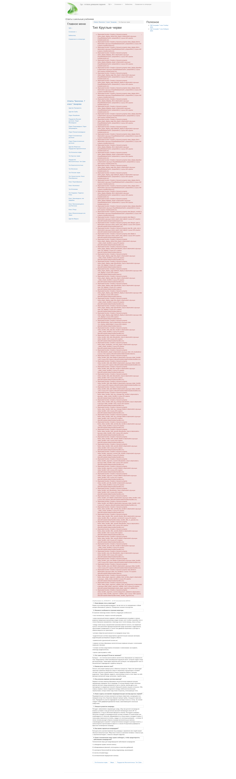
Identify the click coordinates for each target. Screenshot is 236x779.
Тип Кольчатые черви (75, 152)
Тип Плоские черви (74, 172)
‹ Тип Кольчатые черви (100, 762)
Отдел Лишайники (74, 115)
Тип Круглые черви (74, 156)
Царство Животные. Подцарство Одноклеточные (77, 147)
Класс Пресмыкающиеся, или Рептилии (76, 205)
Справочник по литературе (143, 4)
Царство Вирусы (74, 219)
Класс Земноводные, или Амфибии (76, 199)
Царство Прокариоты (75, 108)
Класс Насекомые (74, 185)
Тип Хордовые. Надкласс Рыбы (76, 194)
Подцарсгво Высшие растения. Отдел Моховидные (75, 121)
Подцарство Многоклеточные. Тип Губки (77, 160)
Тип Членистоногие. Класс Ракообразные (77, 177)
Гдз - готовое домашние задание (92, 4)
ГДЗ (109, 4)
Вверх (112, 762)
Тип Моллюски (73, 169)
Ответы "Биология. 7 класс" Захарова (105, 22)
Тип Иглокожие (73, 189)
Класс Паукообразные (75, 182)
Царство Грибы (73, 111)
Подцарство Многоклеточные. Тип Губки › (129, 762)
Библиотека (128, 4)
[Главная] (73, 9)
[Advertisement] (77, 68)
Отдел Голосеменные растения (75, 136)
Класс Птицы (72, 209)
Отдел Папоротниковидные (77, 132)
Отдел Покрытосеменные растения (76, 142)
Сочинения (118, 4)
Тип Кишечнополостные (76, 165)
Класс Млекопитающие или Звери (77, 214)
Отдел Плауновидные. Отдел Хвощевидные (77, 127)
